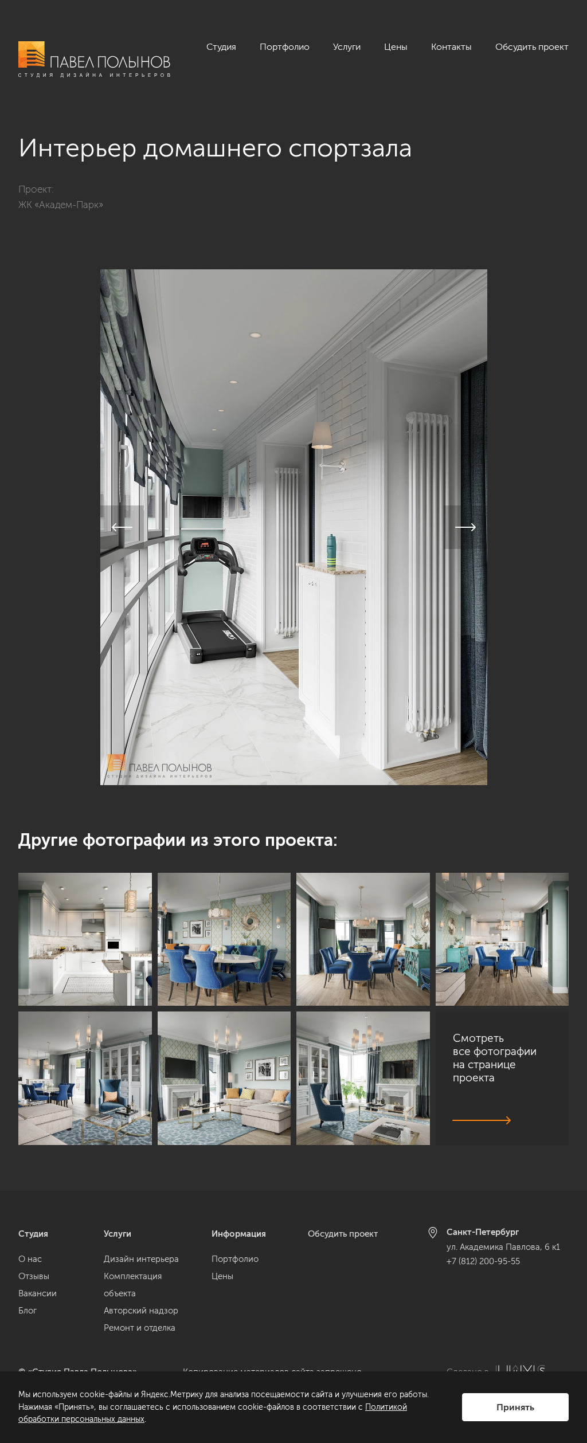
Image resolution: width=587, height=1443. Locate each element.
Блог (27, 1310)
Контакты (451, 46)
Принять (515, 1407)
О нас (30, 1259)
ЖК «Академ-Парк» (60, 204)
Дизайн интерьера (141, 1259)
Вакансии (37, 1293)
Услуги (347, 46)
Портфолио (285, 46)
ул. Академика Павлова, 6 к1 (503, 1247)
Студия (221, 46)
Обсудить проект (532, 46)
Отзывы (33, 1276)
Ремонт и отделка (139, 1328)
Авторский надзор (141, 1310)
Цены (396, 46)
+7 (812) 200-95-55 (483, 1261)
